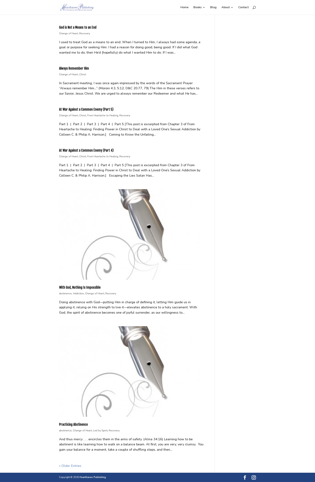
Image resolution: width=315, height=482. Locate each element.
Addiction (78, 293)
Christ (82, 74)
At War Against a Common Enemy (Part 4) (86, 150)
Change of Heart (68, 33)
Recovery (84, 33)
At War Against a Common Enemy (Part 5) (86, 109)
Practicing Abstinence (73, 424)
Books (197, 7)
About (225, 7)
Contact (243, 7)
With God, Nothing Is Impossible (80, 287)
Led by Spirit (100, 430)
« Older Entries (70, 466)
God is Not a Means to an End (77, 27)
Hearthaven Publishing (92, 477)
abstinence (65, 293)
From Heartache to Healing (102, 115)
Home (184, 7)
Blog (213, 7)
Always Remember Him (74, 68)
